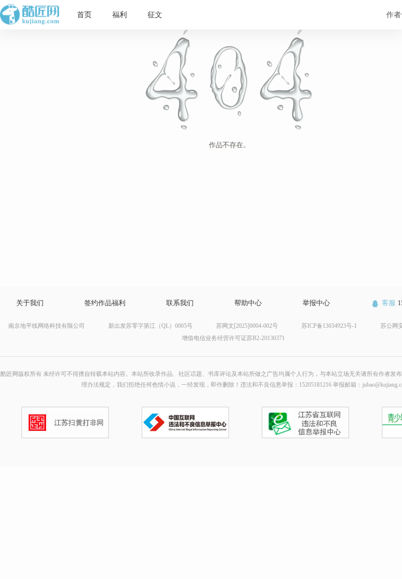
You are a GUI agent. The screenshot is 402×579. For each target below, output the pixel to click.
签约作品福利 (105, 303)
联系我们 (180, 303)
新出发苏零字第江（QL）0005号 (150, 325)
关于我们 (30, 303)
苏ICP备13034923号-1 (329, 325)
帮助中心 (248, 303)
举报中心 (316, 303)
